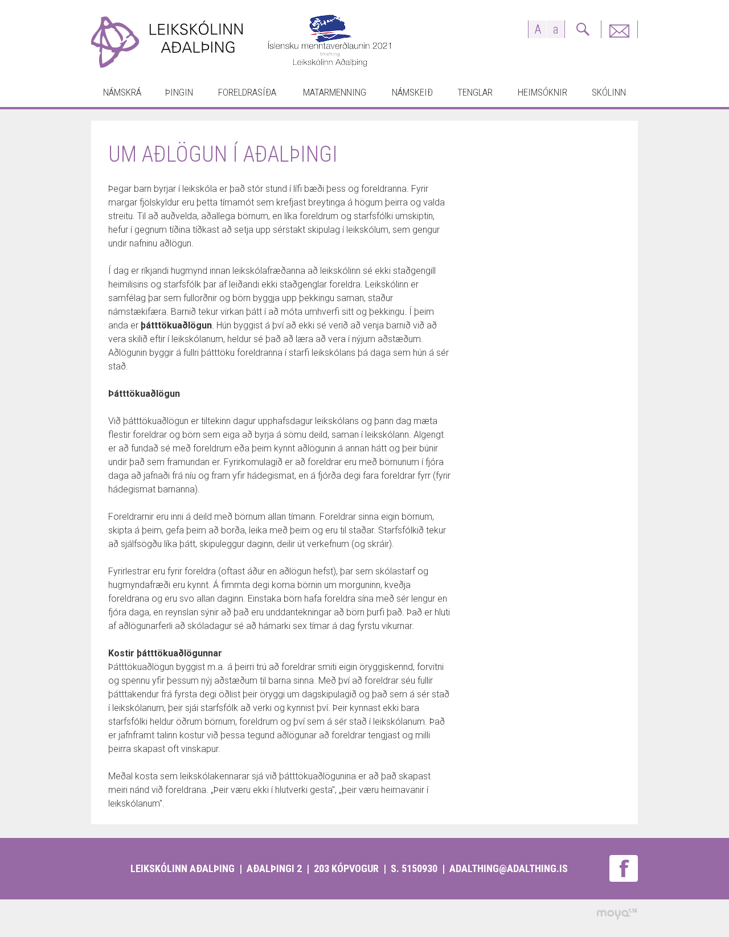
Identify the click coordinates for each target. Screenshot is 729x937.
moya (616, 914)
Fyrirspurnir (619, 29)
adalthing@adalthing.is (508, 868)
